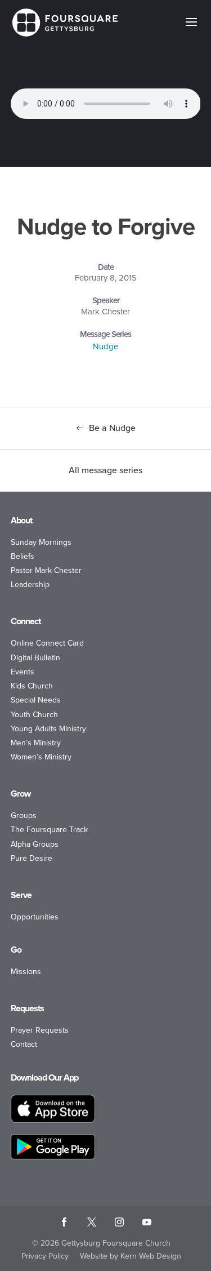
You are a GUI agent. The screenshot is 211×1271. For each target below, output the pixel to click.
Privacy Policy (45, 1256)
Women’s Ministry (41, 757)
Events (22, 672)
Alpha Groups (35, 844)
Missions (26, 971)
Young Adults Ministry (48, 729)
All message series (105, 470)
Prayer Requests (40, 1030)
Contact (24, 1044)
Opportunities (35, 917)
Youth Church (34, 715)
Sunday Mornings (41, 542)
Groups (24, 815)
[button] (191, 29)
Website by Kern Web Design (130, 1256)
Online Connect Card (47, 643)
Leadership (30, 584)
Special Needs (36, 700)
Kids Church (32, 686)
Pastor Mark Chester (46, 570)
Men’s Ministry (36, 743)
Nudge (105, 346)
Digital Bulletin (35, 658)
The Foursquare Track (49, 830)
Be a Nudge (112, 427)
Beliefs (22, 556)
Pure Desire (31, 858)
